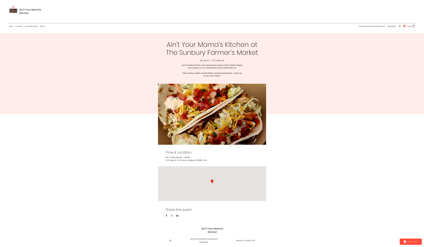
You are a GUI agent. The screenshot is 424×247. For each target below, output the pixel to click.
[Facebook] (400, 26)
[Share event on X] (172, 216)
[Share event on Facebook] (167, 216)
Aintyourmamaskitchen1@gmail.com (372, 26)
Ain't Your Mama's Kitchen (212, 230)
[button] (413, 26)
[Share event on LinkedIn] (177, 216)
